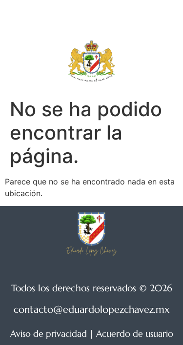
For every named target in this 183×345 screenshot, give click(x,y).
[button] (156, 61)
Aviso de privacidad (48, 333)
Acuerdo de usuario (134, 333)
